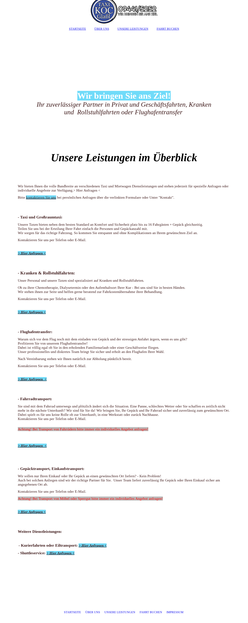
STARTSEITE (77, 28)
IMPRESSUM (175, 612)
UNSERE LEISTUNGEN (132, 28)
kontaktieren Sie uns (41, 197)
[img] (124, 12)
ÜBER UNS (101, 28)
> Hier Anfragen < (32, 253)
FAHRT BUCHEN (168, 28)
